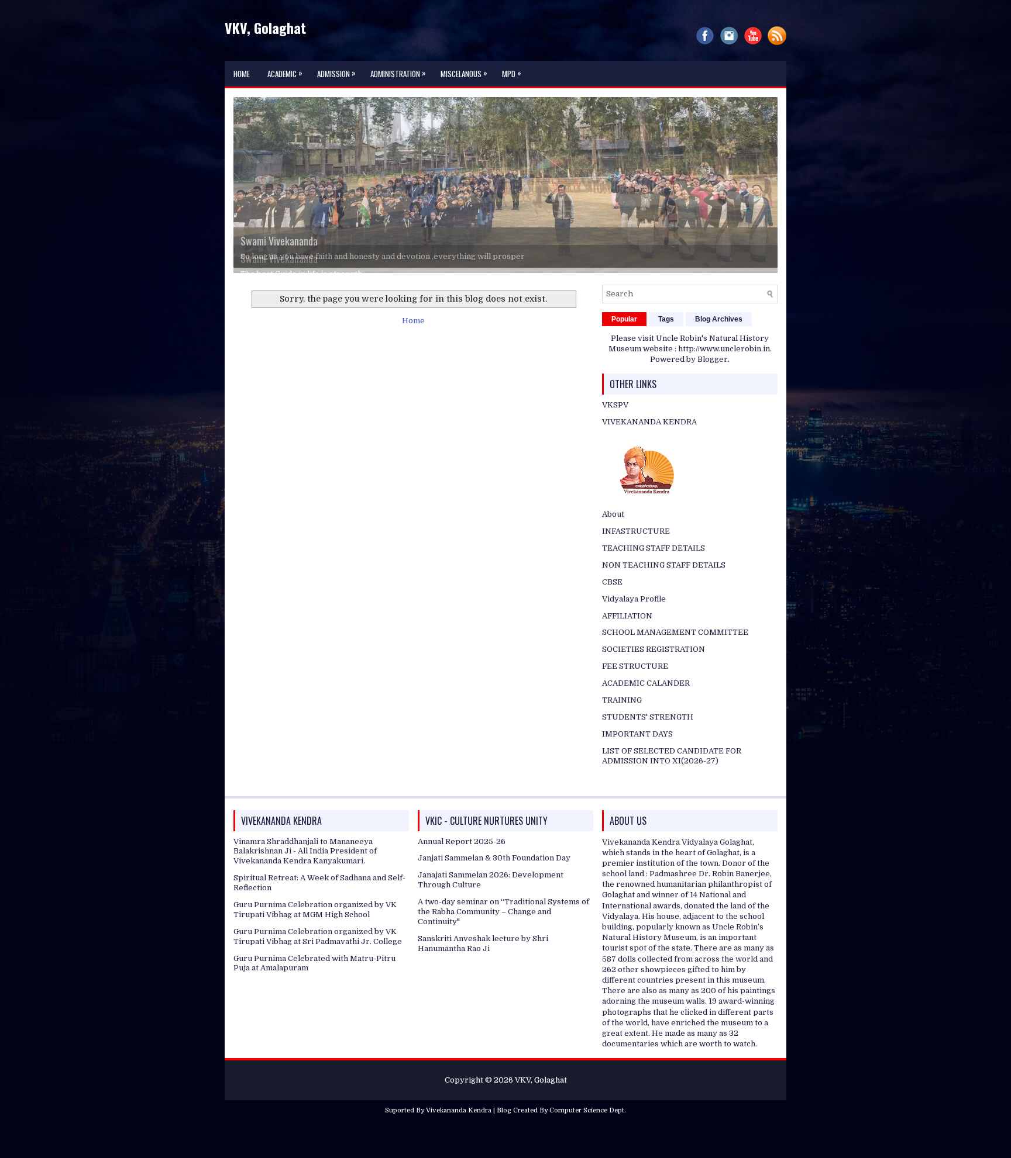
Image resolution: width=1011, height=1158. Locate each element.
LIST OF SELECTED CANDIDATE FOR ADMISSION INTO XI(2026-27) (671, 781)
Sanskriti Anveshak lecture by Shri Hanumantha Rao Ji (483, 968)
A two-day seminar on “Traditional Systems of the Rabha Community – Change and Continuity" (503, 937)
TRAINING (622, 725)
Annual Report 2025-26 (462, 866)
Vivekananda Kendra (458, 1136)
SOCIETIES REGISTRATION (653, 674)
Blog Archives (718, 344)
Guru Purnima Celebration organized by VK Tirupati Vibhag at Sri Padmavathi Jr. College (317, 961)
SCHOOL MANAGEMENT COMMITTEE (675, 658)
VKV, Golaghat (265, 27)
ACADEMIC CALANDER (646, 708)
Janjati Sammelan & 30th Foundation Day (494, 883)
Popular (624, 344)
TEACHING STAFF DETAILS (653, 573)
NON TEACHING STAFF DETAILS (663, 590)
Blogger (712, 385)
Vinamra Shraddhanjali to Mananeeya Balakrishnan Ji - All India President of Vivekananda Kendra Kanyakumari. (305, 876)
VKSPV (615, 430)
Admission (336, 73)
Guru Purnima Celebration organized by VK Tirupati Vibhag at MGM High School (315, 934)
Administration (398, 73)
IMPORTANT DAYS (637, 759)
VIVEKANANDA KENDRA (649, 447)
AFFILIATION (627, 641)
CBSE (612, 607)
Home (241, 73)
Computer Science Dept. (587, 1136)
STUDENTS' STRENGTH (647, 742)
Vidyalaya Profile (634, 624)
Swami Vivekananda (279, 258)
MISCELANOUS (464, 73)
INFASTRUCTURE (636, 556)
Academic (284, 73)
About (613, 539)
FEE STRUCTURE (635, 691)
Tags (666, 344)
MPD (511, 73)
